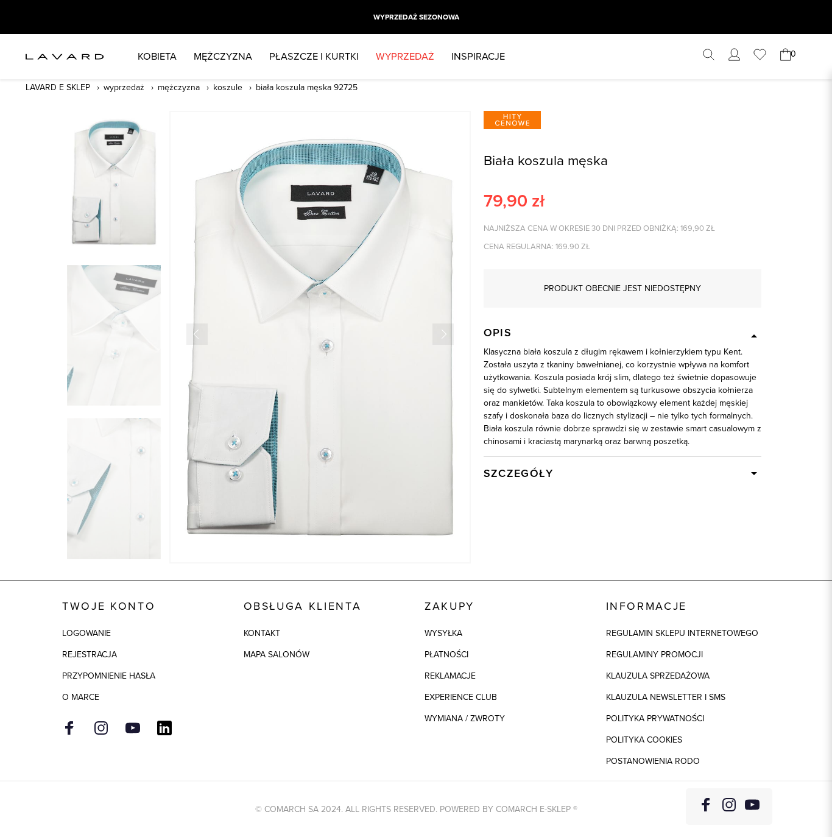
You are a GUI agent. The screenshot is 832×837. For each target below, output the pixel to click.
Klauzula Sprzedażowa (658, 675)
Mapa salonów (276, 654)
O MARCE (80, 697)
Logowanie (86, 633)
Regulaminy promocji (654, 654)
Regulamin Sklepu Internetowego (682, 633)
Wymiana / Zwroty (465, 718)
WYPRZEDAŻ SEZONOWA (416, 17)
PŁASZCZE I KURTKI (314, 56)
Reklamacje (450, 675)
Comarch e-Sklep (533, 809)
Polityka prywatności (655, 718)
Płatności (446, 654)
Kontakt (262, 633)
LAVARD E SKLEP (58, 87)
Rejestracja (89, 654)
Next (443, 334)
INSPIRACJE (478, 56)
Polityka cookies (644, 739)
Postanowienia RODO (653, 761)
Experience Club (461, 697)
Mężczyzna (223, 56)
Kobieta (157, 56)
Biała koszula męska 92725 (307, 87)
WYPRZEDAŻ (405, 56)
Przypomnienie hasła (108, 675)
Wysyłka (443, 633)
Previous (197, 334)
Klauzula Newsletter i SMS (665, 697)
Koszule (227, 87)
